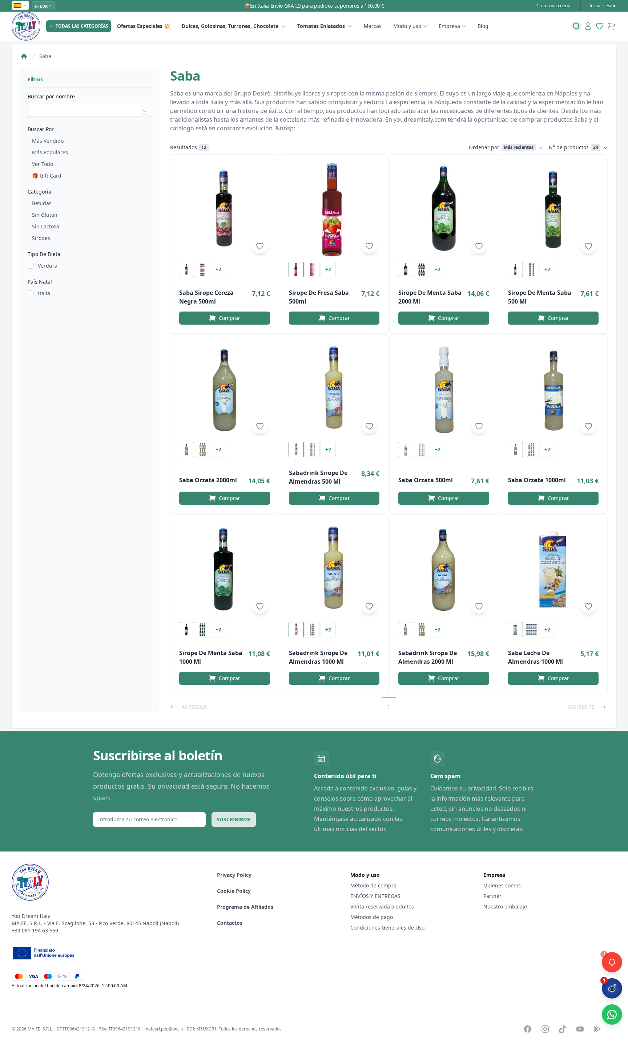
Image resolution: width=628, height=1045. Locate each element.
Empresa (449, 26)
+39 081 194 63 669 (35, 930)
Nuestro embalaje (505, 906)
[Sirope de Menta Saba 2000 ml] (443, 209)
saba (45, 56)
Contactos (229, 922)
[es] (20, 5)
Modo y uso (407, 26)
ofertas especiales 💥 (143, 26)
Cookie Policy (234, 890)
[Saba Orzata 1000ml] (553, 389)
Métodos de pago (371, 917)
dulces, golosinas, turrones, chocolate (230, 26)
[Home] (24, 56)
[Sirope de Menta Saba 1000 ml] (224, 570)
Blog (483, 26)
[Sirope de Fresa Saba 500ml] (334, 209)
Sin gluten (44, 214)
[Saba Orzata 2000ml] (224, 389)
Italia (44, 293)
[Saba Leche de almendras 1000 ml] (553, 570)
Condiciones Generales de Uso (387, 927)
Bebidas (42, 203)
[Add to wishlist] (260, 246)
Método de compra (373, 885)
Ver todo (42, 163)
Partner (492, 895)
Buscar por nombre (51, 96)
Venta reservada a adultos (382, 906)
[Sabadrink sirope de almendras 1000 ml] (334, 570)
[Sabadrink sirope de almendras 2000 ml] (443, 570)
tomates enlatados (321, 26)
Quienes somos (502, 885)
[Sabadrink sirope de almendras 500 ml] (334, 389)
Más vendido (48, 140)
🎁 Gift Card (46, 175)
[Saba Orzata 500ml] (443, 389)
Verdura (47, 265)
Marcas (373, 26)
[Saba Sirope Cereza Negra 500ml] (224, 209)
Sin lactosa (45, 226)
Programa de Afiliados (245, 906)
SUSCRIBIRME (234, 819)
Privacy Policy (234, 874)
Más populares (50, 152)
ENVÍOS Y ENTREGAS (376, 895)
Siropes (41, 238)
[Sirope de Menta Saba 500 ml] (553, 209)
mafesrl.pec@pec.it (163, 1029)
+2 (218, 269)
